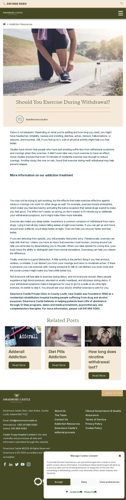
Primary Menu (120, 13)
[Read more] (23, 336)
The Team (61, 415)
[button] (119, 455)
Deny (84, 482)
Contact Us (61, 419)
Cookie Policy (76, 492)
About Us (60, 410)
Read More (19, 365)
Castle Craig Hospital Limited (19, 434)
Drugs (13, 184)
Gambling (15, 189)
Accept (59, 482)
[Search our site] (121, 3)
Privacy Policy (90, 492)
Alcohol (14, 180)
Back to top (113, 393)
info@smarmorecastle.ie (23, 420)
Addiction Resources (20, 24)
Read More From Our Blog (37, 119)
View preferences (109, 482)
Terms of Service (95, 419)
